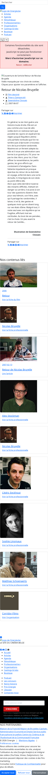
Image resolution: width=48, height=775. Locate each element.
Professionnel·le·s (12, 22)
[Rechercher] (2, 7)
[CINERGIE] (10, 10)
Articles (7, 14)
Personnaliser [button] (39, 772)
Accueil (7, 652)
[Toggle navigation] (2, 40)
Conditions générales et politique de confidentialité (24, 718)
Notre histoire (10, 684)
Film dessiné (13, 94)
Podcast (7, 34)
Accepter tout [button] (8, 772)
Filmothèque (10, 19)
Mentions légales (27, 740)
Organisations (10, 25)
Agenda (7, 17)
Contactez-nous (11, 692)
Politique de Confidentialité (28, 764)
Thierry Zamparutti (16, 97)
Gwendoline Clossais (17, 100)
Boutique (8, 31)
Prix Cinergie (10, 686)
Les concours (10, 681)
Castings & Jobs (11, 28)
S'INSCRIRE (11, 709)
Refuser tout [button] (24, 772)
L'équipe (8, 689)
